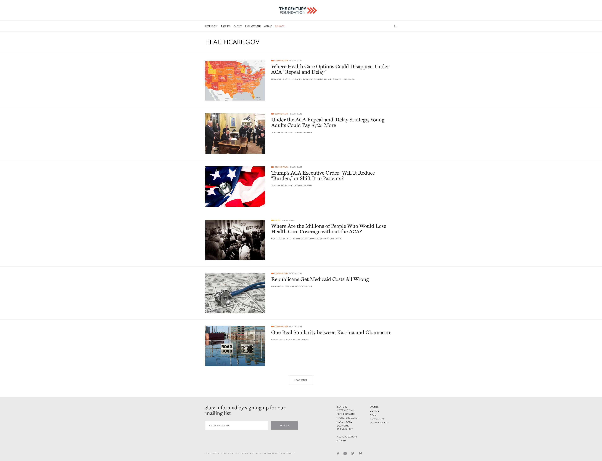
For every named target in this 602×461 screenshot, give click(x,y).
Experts (226, 26)
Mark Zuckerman (305, 239)
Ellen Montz (320, 79)
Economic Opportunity (345, 427)
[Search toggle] (395, 26)
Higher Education (348, 418)
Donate (279, 26)
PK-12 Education (346, 414)
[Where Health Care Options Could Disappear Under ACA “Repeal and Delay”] (235, 80)
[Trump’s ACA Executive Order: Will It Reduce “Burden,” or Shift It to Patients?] (235, 186)
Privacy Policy (379, 422)
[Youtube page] (345, 453)
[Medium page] (360, 453)
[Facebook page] (338, 453)
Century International (346, 408)
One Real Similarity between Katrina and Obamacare (331, 332)
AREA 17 (290, 453)
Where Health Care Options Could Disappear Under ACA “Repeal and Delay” (330, 69)
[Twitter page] (352, 453)
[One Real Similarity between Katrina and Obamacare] (235, 346)
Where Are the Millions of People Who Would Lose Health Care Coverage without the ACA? (328, 229)
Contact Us (377, 419)
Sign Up (284, 425)
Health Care (295, 61)
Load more (301, 380)
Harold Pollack (303, 286)
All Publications (347, 437)
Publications (253, 26)
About (268, 26)
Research (211, 26)
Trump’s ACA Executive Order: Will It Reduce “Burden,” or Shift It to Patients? (323, 175)
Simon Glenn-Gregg (344, 79)
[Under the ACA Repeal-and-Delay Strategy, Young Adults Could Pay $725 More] (235, 133)
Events (238, 26)
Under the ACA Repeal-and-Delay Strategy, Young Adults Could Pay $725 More (328, 122)
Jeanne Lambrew (304, 79)
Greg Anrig (302, 340)
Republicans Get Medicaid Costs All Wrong (320, 279)
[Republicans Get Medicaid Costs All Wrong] (235, 293)
